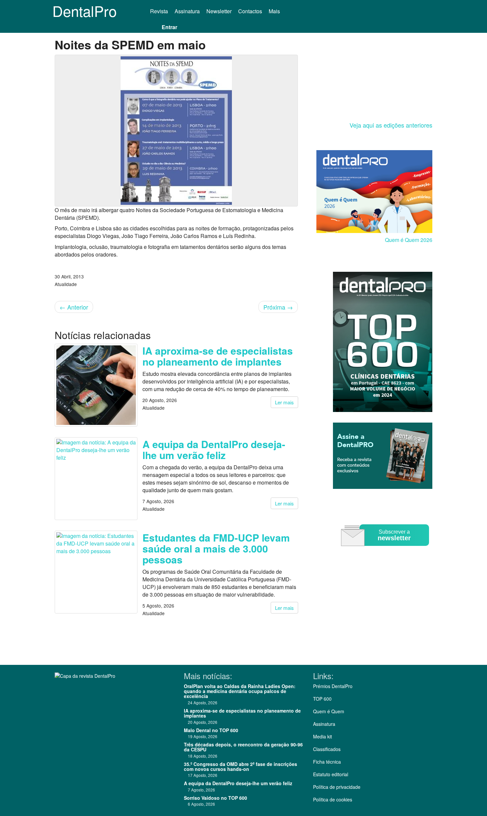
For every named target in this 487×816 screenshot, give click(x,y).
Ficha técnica (327, 761)
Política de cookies (332, 799)
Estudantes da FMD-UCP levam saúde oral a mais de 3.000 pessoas (216, 548)
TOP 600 (322, 698)
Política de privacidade (336, 787)
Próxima (278, 307)
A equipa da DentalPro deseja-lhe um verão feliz (213, 449)
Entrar (169, 27)
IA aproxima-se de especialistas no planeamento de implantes (217, 356)
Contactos (250, 11)
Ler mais (284, 402)
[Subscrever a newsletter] (386, 551)
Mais (275, 11)
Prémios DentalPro (332, 686)
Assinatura (187, 11)
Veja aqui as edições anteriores (391, 125)
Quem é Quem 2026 (408, 240)
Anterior (74, 307)
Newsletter (219, 11)
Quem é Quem (328, 711)
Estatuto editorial (330, 774)
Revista (159, 11)
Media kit (322, 736)
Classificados (327, 749)
